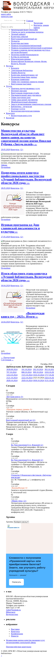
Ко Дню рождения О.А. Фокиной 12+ (27, 445)
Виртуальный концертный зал (24, 39)
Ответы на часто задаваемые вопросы (27, 32)
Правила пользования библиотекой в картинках (31, 48)
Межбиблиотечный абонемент (24, 102)
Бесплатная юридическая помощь (25, 111)
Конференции (17, 634)
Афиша (4, 165)
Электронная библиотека (22, 70)
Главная (29, 21)
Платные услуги (18, 109)
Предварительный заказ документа (26, 95)
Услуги (9, 86)
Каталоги (15, 68)
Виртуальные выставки (21, 84)
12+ (21, 149)
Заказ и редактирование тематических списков (31, 104)
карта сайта (6, 14)
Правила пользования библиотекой (26, 46)
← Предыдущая (8, 357)
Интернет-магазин (19, 91)
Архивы (9, 522)
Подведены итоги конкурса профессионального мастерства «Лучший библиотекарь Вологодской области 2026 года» (26, 177)
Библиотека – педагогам (21, 106)
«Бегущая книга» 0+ (14, 397)
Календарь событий (19, 36)
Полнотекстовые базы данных (24, 77)
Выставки (15, 629)
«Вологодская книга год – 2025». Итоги (22, 315)
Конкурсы (10, 113)
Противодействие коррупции (18, 647)
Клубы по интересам (20, 57)
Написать (16, 582)
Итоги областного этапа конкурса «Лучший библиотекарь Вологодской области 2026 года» (26, 277)
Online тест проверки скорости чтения (27, 82)
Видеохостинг (12, 614)
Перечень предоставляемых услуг (25, 88)
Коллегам (10, 118)
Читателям (38, 23)
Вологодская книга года (21, 115)
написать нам (7, 16)
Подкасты (15, 41)
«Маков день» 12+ (19, 501)
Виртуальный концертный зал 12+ (21, 420)
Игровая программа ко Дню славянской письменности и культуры (20, 228)
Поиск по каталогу (21, 20)
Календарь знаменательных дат (24, 75)
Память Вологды (18, 73)
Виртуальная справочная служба (25, 93)
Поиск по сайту (8, 20)
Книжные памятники (20, 79)
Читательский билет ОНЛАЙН (24, 30)
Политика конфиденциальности (25, 55)
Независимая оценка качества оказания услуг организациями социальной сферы (25, 641)
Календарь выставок (20, 43)
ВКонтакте (10, 612)
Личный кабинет (18, 34)
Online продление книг (21, 97)
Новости (14, 636)
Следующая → (7, 360)
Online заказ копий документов (24, 100)
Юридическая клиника (21, 59)
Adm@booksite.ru (13, 610)
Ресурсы (9, 66)
